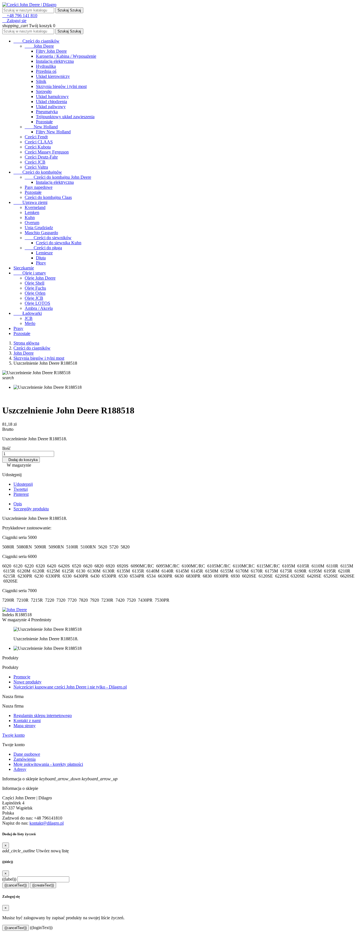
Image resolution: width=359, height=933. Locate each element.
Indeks (8, 614)
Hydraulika (46, 66)
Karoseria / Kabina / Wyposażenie (66, 56)
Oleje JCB (34, 298)
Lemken (32, 212)
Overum (32, 222)
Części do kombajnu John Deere (58, 177)
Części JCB (35, 162)
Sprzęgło (44, 91)
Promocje (21, 676)
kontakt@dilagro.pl (46, 823)
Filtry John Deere (51, 51)
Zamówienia (24, 759)
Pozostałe (44, 121)
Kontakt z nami (27, 720)
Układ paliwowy (51, 106)
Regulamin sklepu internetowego (42, 715)
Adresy (19, 769)
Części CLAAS (39, 141)
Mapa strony (24, 725)
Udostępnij (23, 484)
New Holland (41, 126)
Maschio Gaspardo (41, 232)
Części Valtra (36, 167)
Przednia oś (46, 71)
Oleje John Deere (40, 278)
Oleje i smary (29, 273)
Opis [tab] (17, 503)
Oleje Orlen (35, 293)
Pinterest (21, 494)
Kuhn (30, 217)
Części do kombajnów (37, 172)
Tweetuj (20, 489)
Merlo (30, 323)
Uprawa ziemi (30, 202)
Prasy (18, 328)
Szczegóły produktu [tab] (31, 508)
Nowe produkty (27, 682)
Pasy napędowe (38, 187)
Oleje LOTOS (37, 303)
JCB (29, 318)
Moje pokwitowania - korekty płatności (48, 764)
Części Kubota (38, 147)
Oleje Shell (34, 283)
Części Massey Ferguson (47, 152)
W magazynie (14, 619)
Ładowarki (27, 313)
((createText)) (43, 885)
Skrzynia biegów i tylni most (61, 86)
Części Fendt (36, 136)
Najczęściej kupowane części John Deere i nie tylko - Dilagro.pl (70, 687)
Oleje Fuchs (35, 288)
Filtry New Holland (53, 131)
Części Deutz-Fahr (41, 157)
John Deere (39, 46)
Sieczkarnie (23, 268)
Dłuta (41, 257)
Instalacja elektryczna (55, 61)
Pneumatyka (47, 111)
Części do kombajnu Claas (48, 197)
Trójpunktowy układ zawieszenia (65, 116)
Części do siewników (48, 237)
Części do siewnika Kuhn (58, 242)
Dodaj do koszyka (21, 460)
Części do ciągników (36, 41)
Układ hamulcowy (52, 96)
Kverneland (35, 207)
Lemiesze (44, 252)
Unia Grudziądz (39, 227)
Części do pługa (43, 247)
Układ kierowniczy (53, 76)
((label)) (9, 879)
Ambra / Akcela (39, 308)
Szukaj (69, 10)
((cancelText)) (15, 885)
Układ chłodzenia (51, 101)
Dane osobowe (26, 754)
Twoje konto (13, 735)
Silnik (41, 81)
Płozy (41, 262)
